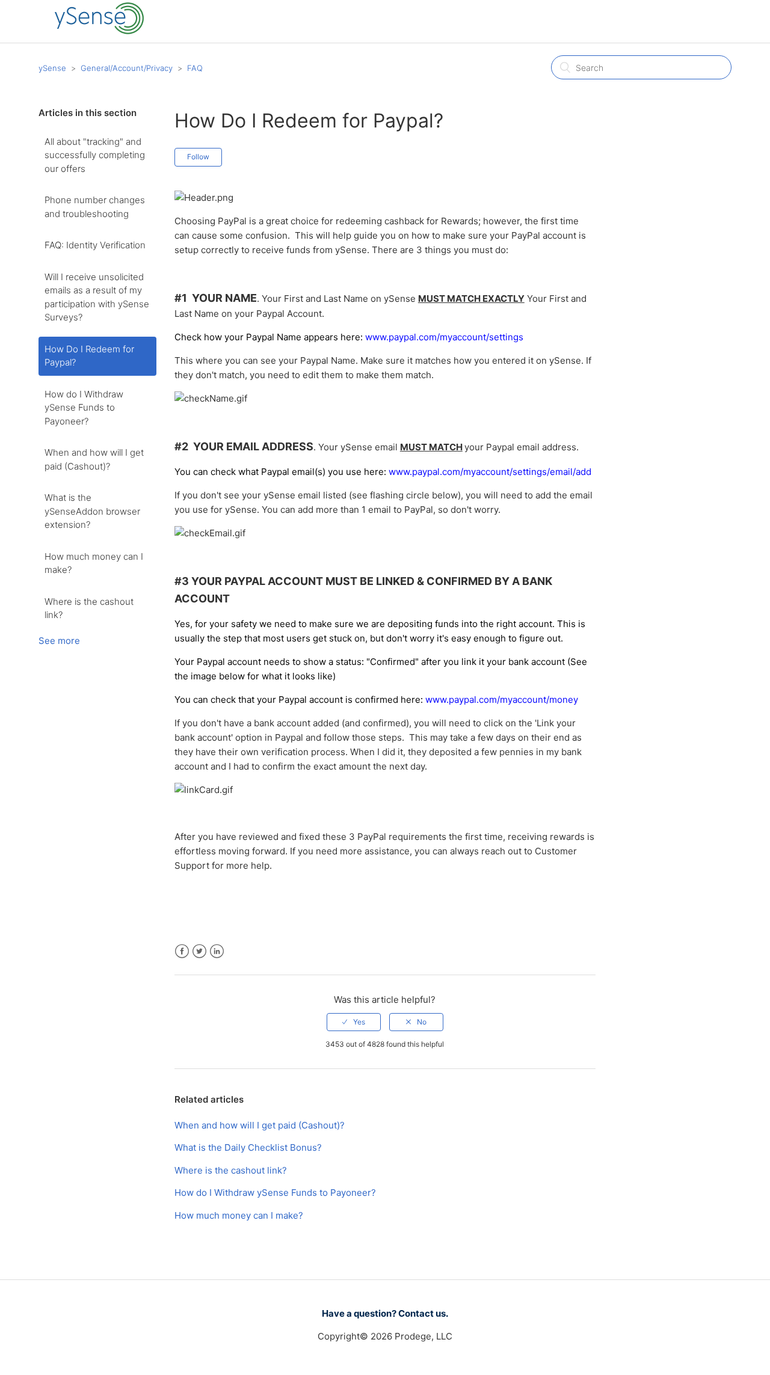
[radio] (354, 1022)
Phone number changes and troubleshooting (95, 206)
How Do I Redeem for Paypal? (89, 356)
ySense (52, 68)
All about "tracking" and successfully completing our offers (95, 155)
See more (59, 640)
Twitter (199, 951)
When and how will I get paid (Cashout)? (94, 459)
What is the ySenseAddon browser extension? (92, 511)
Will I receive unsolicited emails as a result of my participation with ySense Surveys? (97, 297)
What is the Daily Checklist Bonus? (248, 1147)
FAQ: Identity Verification (95, 245)
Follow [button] (198, 156)
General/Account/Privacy (127, 68)
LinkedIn (216, 951)
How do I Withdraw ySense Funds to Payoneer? (84, 407)
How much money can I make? (94, 563)
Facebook (181, 951)
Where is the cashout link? (89, 608)
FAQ (195, 68)
